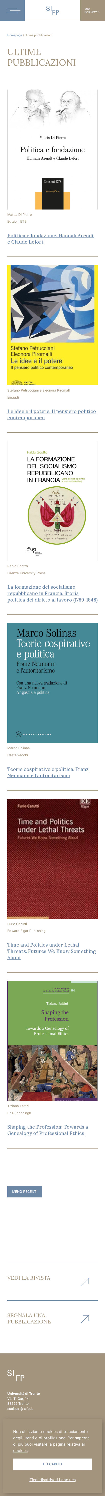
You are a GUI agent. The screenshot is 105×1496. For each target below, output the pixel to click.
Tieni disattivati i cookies (53, 1479)
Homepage (14, 35)
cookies (20, 1450)
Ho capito (52, 1464)
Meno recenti (24, 1192)
